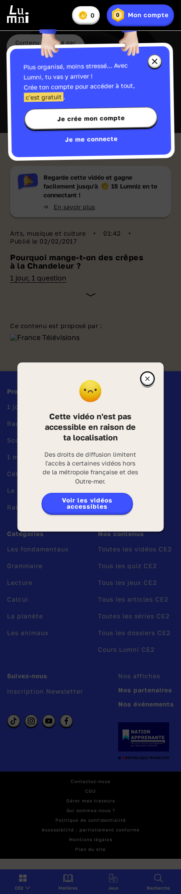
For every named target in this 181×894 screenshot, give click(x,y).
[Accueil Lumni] (18, 14)
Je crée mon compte (91, 118)
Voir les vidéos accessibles (87, 503)
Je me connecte (91, 139)
